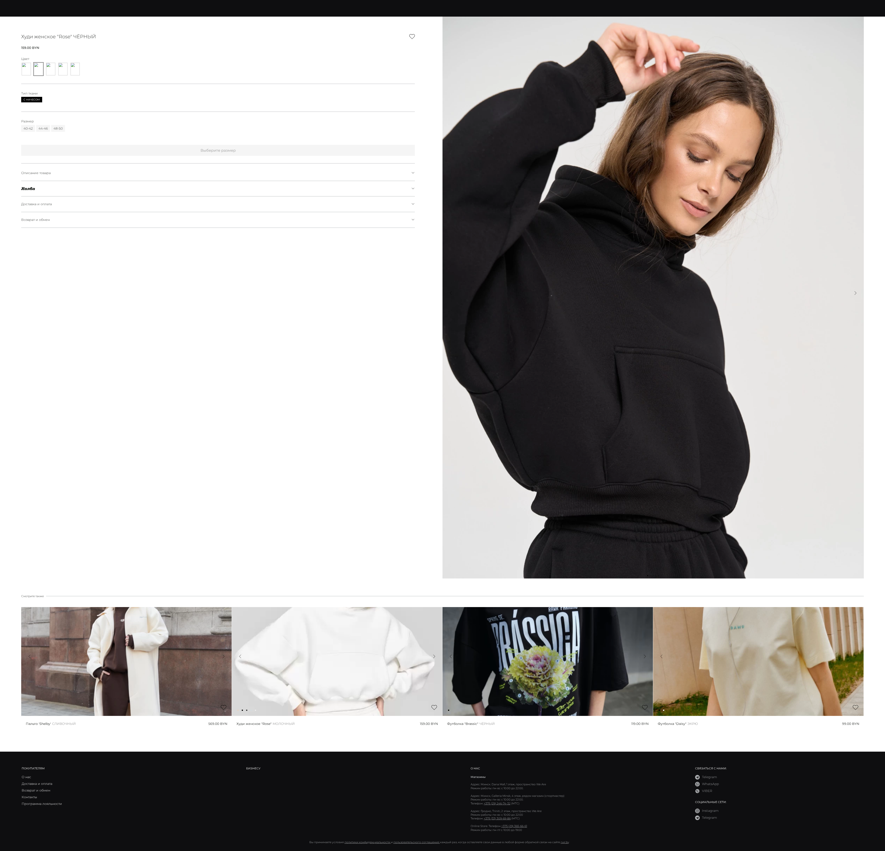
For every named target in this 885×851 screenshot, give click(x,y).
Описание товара (36, 173)
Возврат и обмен (35, 220)
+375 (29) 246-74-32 (497, 803)
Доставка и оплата (36, 204)
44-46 (43, 128)
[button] (451, 293)
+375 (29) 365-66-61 (514, 826)
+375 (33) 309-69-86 (497, 818)
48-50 (58, 128)
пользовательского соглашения (416, 842)
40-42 (28, 128)
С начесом (32, 99)
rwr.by (565, 842)
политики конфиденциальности (368, 842)
